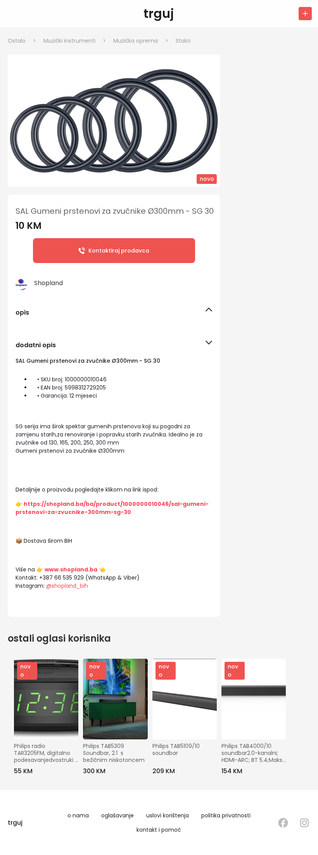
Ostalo (22, 41)
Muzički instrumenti (74, 41)
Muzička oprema (140, 41)
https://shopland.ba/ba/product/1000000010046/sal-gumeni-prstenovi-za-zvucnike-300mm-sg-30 (112, 508)
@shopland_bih (67, 586)
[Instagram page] (304, 823)
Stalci (183, 41)
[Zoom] (114, 120)
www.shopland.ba (71, 569)
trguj (158, 13)
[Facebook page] (283, 823)
